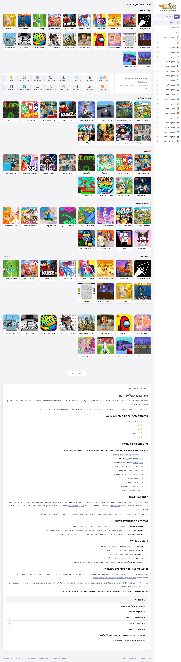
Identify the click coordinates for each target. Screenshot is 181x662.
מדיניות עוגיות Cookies (29, 659)
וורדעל (138, 437)
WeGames (144, 583)
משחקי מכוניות (138, 470)
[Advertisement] (77, 309)
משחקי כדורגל (138, 474)
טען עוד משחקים (77, 373)
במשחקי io (73, 514)
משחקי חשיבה (138, 463)
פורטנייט (137, 425)
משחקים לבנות (138, 459)
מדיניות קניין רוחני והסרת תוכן (11, 659)
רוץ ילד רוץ (136, 429)
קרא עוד (145, 89)
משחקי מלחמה (138, 486)
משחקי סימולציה (137, 482)
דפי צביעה (139, 490)
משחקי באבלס (138, 478)
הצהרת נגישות (63, 659)
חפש (176, 17)
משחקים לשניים (115, 505)
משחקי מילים (138, 466)
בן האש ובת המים (134, 421)
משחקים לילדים (137, 455)
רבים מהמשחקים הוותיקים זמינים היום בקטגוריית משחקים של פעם (114, 578)
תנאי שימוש (53, 659)
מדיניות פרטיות (43, 659)
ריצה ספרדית (135, 433)
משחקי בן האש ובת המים (76, 505)
